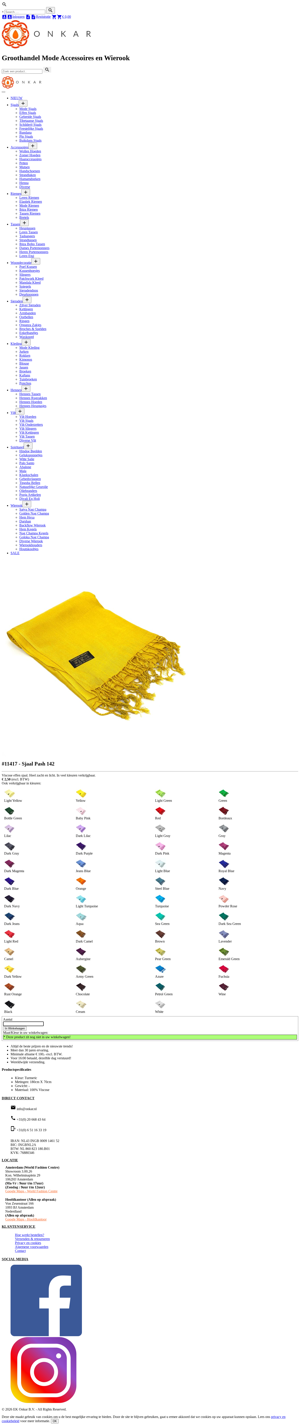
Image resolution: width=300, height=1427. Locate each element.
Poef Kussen (28, 267)
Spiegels (25, 286)
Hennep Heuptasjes (32, 406)
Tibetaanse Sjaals (31, 120)
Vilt (13, 413)
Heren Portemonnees (33, 252)
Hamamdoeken (29, 179)
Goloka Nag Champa (34, 537)
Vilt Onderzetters (31, 424)
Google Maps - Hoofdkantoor (26, 1219)
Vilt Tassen (27, 436)
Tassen (15, 224)
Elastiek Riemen (30, 201)
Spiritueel (17, 447)
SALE (15, 553)
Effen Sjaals (27, 113)
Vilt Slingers (27, 428)
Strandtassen (28, 240)
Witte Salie (26, 459)
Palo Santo (26, 463)
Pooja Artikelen (30, 495)
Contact (20, 1251)
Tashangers (27, 236)
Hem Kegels (28, 529)
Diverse (24, 187)
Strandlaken (27, 175)
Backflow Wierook (32, 525)
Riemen (16, 194)
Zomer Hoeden (29, 155)
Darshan (25, 521)
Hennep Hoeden (30, 402)
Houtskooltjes (28, 549)
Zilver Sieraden (30, 305)
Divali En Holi (29, 499)
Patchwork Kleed (31, 278)
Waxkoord (26, 337)
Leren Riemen (29, 197)
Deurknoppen (28, 294)
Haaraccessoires (30, 159)
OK (55, 1421)
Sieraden (17, 301)
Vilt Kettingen (29, 432)
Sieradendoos (28, 290)
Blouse (24, 363)
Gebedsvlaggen (30, 479)
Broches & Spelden (32, 329)
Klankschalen (28, 475)
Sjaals (15, 105)
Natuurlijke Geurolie (33, 487)
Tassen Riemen (29, 213)
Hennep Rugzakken (33, 398)
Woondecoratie (21, 263)
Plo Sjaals (26, 136)
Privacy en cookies (28, 1243)
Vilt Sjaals (26, 420)
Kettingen (26, 309)
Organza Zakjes (30, 325)
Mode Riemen (29, 205)
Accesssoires (19, 147)
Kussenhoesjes (29, 270)
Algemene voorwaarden (31, 1247)
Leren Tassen (28, 232)
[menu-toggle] (3, 92)
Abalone (25, 467)
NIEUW (16, 98)
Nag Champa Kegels (33, 533)
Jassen (23, 367)
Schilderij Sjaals (30, 124)
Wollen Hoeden (30, 151)
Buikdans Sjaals (30, 140)
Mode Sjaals (27, 109)
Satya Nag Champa (32, 509)
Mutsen (24, 167)
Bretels (24, 217)
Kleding (16, 343)
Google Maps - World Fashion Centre (31, 1191)
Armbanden (27, 313)
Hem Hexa (26, 517)
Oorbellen (26, 317)
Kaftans (24, 375)
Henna (24, 183)
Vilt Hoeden (27, 416)
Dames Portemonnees (34, 248)
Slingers (25, 274)
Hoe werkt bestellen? (29, 1235)
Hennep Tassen (30, 394)
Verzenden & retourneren (32, 1239)
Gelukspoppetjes (30, 455)
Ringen (24, 321)
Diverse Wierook (31, 541)
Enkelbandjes (28, 333)
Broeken (25, 371)
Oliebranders (28, 491)
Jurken (24, 351)
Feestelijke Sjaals (31, 128)
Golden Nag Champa (34, 513)
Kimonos (25, 359)
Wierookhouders (30, 545)
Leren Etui (26, 256)
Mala (22, 471)
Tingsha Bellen (29, 483)
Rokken (24, 355)
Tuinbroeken (28, 379)
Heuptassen (27, 228)
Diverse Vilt (27, 440)
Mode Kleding (29, 347)
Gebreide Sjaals (30, 117)
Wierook (16, 505)
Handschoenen (29, 171)
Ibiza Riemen (28, 209)
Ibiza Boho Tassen (32, 244)
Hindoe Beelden (30, 451)
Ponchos (25, 383)
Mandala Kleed (30, 282)
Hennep (16, 390)
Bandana (25, 132)
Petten (23, 163)
